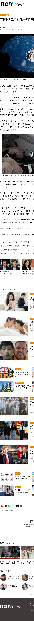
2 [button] (31, 594)
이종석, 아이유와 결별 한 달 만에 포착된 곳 (25, 577)
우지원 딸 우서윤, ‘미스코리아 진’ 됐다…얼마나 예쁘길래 (12, 562)
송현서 (2, 27)
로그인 (31, 603)
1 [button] (30, 594)
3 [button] (32, 594)
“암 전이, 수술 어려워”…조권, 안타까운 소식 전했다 (25, 588)
